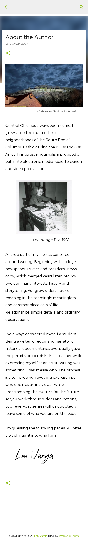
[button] (8, 53)
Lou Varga (40, 535)
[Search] (81, 7)
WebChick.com (69, 535)
